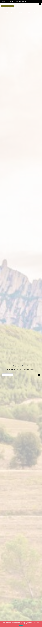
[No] (40, 624)
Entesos (21, 625)
